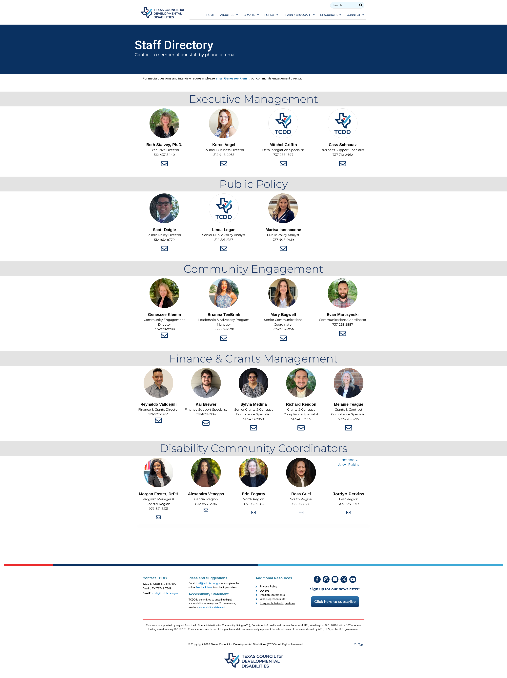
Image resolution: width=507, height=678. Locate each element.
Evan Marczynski (343, 314)
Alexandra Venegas (206, 494)
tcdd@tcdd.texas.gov (165, 593)
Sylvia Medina (253, 404)
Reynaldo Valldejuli (158, 404)
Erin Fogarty (253, 494)
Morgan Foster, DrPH (158, 494)
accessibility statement (212, 607)
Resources (328, 14)
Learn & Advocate (297, 14)
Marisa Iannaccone (283, 230)
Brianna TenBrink (224, 314)
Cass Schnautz (343, 144)
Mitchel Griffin (283, 144)
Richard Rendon (301, 404)
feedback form (204, 587)
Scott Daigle (164, 230)
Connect (353, 14)
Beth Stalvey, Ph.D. (164, 144)
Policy (269, 14)
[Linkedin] (335, 579)
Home (210, 14)
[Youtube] (352, 579)
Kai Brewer (206, 404)
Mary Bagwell (283, 314)
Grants (249, 14)
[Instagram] (326, 579)
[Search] (361, 5)
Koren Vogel (223, 144)
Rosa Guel (301, 494)
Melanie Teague (348, 404)
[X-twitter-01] (343, 579)
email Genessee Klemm (232, 78)
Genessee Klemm (164, 314)
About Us (227, 14)
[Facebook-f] (317, 579)
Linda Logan (223, 230)
